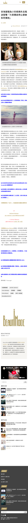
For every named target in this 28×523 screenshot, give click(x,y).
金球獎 (12, 293)
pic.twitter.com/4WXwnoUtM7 (14, 215)
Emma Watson (5, 293)
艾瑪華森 (19, 290)
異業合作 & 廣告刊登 (5, 476)
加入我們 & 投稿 (4, 481)
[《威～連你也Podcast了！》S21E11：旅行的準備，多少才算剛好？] (3, 396)
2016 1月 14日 (18, 221)
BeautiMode (16, 26)
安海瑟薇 (13, 290)
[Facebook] (2, 515)
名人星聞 (3, 23)
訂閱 (25, 382)
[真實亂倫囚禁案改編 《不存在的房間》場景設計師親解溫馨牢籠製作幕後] (3, 424)
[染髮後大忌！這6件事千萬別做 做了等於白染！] (3, 447)
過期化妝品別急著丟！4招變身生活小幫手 (14, 440)
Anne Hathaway (5, 290)
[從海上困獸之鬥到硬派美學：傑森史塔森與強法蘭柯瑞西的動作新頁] (3, 401)
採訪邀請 (3, 479)
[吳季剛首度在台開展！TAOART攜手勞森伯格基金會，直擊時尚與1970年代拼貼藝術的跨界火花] (3, 413)
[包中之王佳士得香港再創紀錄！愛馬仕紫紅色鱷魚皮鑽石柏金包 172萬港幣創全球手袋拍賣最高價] (3, 430)
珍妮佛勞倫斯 (4, 287)
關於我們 (3, 474)
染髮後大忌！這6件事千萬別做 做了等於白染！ (15, 446)
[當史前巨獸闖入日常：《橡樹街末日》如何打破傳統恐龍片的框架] (3, 407)
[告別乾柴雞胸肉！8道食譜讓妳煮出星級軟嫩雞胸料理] (3, 436)
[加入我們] (5, 515)
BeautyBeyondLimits (6, 296)
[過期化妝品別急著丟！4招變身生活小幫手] (3, 441)
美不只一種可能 (19, 293)
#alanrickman (14, 213)
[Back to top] (23, 518)
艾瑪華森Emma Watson (7, 228)
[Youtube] (4, 515)
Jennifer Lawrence (14, 287)
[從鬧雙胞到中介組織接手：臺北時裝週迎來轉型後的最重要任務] (3, 390)
